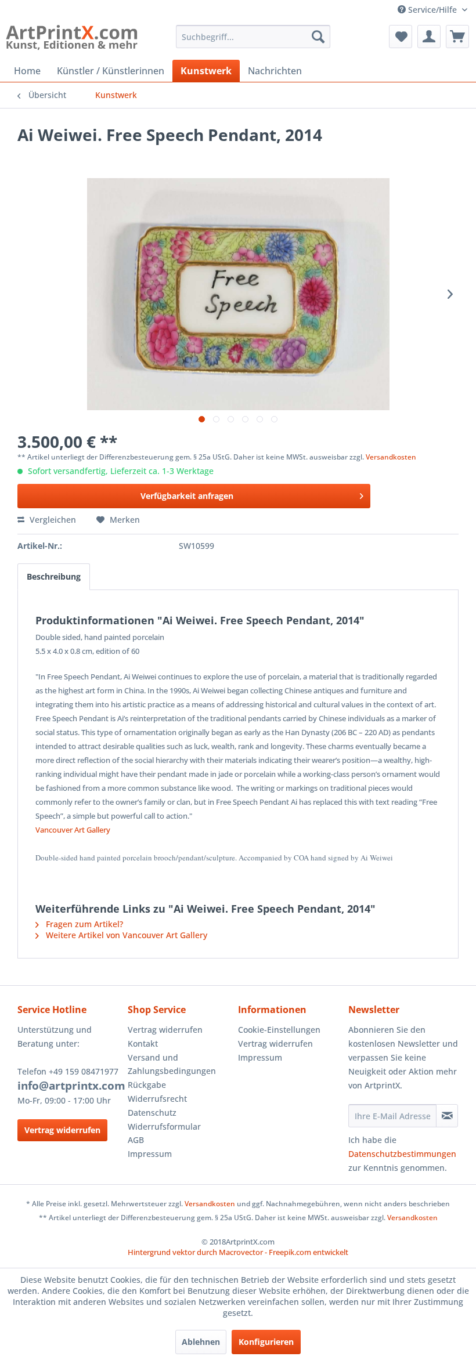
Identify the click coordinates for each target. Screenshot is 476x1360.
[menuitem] (253, 36)
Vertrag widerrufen (62, 1129)
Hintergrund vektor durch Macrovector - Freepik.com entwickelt (238, 1252)
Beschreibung (54, 576)
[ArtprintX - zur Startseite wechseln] (72, 39)
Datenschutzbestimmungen (402, 1153)
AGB (136, 1139)
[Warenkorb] (457, 36)
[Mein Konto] (429, 36)
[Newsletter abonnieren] (447, 1115)
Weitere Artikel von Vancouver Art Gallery (125, 935)
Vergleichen (51, 519)
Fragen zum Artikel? (83, 923)
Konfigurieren (266, 1341)
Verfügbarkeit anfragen (186, 495)
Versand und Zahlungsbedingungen (172, 1064)
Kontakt (143, 1043)
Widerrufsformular (164, 1126)
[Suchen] (318, 36)
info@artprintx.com (71, 1085)
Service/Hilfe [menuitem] (432, 9)
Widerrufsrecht (157, 1098)
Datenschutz (152, 1112)
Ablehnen (201, 1341)
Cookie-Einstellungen (279, 1029)
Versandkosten (391, 457)
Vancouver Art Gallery (72, 829)
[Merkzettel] (400, 36)
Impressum (150, 1153)
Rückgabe (147, 1084)
